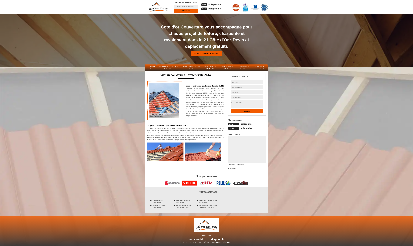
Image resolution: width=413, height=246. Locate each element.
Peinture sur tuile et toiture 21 (191, 67)
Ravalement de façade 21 (210, 67)
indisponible (214, 4)
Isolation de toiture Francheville (159, 206)
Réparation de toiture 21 (227, 67)
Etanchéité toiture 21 (259, 67)
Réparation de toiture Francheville (183, 201)
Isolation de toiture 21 (244, 67)
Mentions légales (221, 242)
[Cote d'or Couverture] (158, 7)
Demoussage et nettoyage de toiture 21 (169, 67)
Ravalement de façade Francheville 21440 (183, 206)
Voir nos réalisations (206, 54)
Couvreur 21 (151, 67)
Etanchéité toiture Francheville (158, 201)
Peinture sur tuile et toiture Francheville (208, 201)
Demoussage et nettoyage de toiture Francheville (208, 206)
